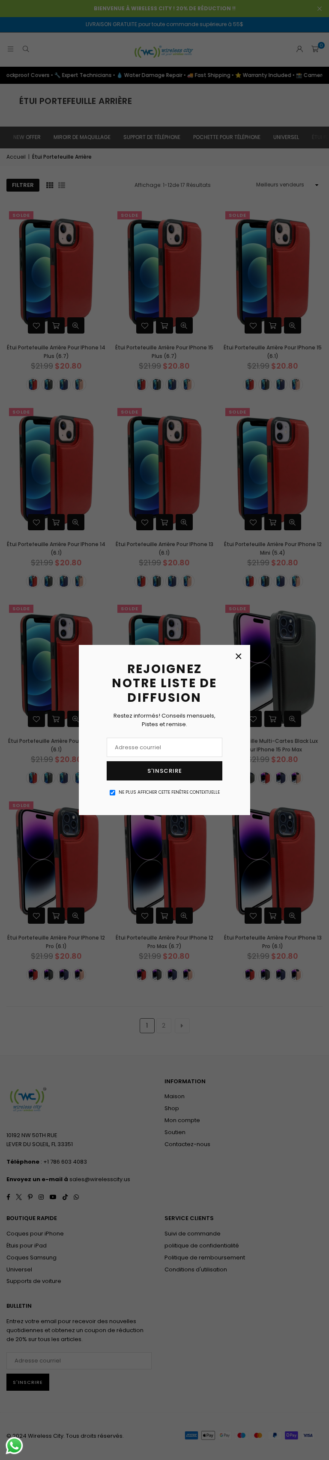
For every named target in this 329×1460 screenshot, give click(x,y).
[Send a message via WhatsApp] (14, 1446)
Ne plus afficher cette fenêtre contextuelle (169, 792)
